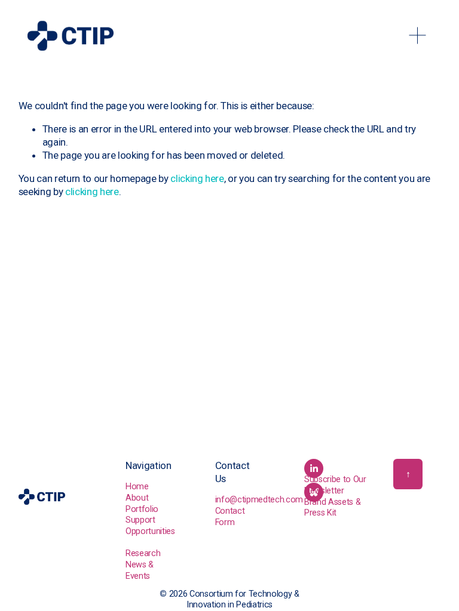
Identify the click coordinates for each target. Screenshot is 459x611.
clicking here (197, 178)
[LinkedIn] (313, 468)
